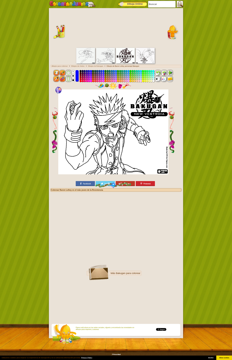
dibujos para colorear (60, 66)
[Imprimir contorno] (158, 79)
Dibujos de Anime (78, 66)
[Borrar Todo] (164, 72)
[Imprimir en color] (164, 79)
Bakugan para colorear (128, 273)
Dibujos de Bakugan (95, 66)
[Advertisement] (116, 27)
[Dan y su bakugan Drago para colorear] (145, 63)
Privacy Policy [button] (86, 358)
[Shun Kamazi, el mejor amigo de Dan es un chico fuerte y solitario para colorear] (85, 63)
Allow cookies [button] (224, 358)
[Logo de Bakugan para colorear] (125, 63)
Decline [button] (210, 358)
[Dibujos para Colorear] (72, 4)
